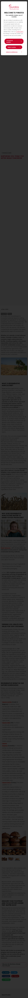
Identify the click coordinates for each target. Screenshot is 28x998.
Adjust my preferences (11, 52)
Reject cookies (12, 47)
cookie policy (19, 31)
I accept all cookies (9, 41)
